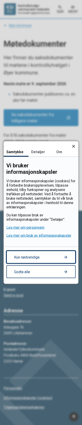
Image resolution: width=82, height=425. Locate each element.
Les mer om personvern (25, 227)
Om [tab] (59, 152)
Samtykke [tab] (14, 152)
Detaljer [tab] (38, 152)
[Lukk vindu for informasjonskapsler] (73, 146)
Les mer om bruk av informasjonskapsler (38, 235)
